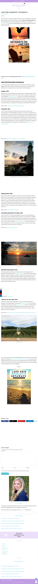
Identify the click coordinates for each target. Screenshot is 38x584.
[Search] (35, 513)
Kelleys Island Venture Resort (12, 209)
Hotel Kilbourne (10, 138)
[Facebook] (18, 1)
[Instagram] (14, 1)
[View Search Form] (35, 8)
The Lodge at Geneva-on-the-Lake (29, 312)
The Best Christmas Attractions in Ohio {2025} (10, 526)
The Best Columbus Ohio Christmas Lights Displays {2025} (12, 523)
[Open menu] (19, 8)
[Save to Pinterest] (1, 294)
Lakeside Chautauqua (20, 273)
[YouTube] (22, 1)
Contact (4, 549)
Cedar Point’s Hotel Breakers (19, 138)
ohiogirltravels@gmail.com (19, 561)
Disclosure (5, 552)
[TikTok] (24, 1)
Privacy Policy (5, 551)
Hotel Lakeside (10, 296)
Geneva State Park (20, 304)
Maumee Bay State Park (13, 96)
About (4, 545)
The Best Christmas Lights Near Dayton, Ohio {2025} (11, 528)
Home (4, 543)
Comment (3, 450)
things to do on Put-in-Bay (20, 221)
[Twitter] (20, 1)
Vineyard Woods (10, 312)
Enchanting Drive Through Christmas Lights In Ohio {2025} (12, 520)
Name (3, 467)
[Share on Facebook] (1, 290)
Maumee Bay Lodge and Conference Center (15, 105)
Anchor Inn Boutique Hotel (12, 227)
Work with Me (5, 548)
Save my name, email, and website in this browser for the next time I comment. (15, 470)
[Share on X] (1, 292)
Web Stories (5, 554)
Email (15, 467)
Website (27, 467)
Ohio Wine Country (24, 303)
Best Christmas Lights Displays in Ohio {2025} (10, 518)
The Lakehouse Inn (17, 312)
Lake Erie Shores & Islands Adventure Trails (19, 359)
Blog (3, 546)
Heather (3, 15)
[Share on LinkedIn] (1, 296)
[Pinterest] (16, 1)
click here (22, 509)
